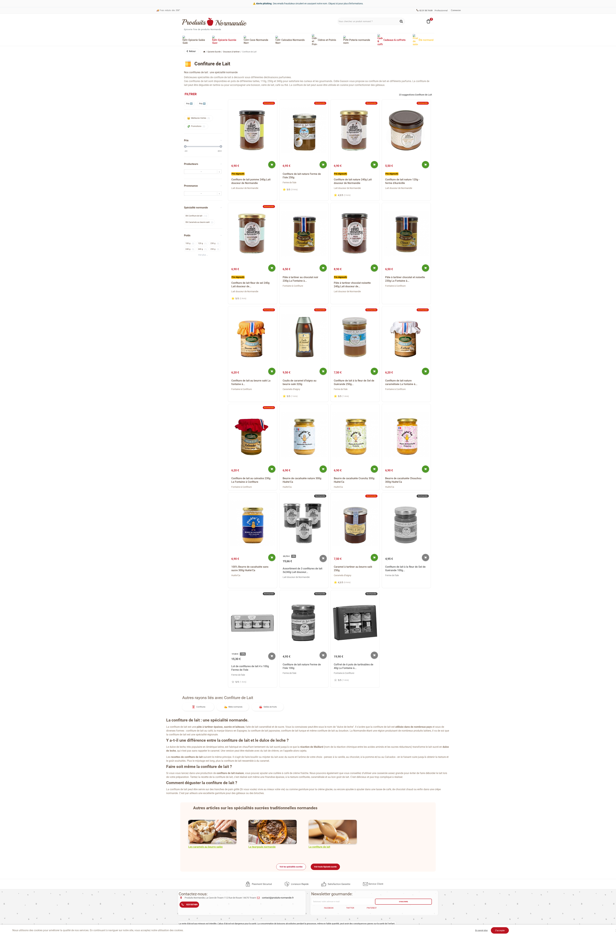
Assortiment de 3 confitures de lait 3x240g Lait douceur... (302, 570)
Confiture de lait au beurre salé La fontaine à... (250, 382)
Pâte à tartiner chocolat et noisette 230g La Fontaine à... (405, 279)
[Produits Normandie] (214, 21)
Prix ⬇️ (189, 103)
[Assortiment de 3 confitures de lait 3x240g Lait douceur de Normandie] (304, 523)
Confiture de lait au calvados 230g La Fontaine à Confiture (250, 480)
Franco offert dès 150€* (168, 12)
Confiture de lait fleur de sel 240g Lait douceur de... (250, 284)
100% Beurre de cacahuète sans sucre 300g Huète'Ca (249, 568)
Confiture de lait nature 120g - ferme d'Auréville (402, 181)
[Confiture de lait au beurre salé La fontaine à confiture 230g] (252, 337)
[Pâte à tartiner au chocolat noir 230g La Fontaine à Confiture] (304, 233)
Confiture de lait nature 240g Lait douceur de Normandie (353, 181)
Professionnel (441, 10)
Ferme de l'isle (289, 182)
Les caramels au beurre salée (205, 846)
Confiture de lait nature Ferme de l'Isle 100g (302, 666)
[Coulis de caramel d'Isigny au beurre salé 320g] (304, 337)
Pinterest (372, 908)
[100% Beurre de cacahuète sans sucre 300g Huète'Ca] (252, 523)
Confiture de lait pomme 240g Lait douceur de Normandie (250, 181)
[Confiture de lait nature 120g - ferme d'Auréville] (406, 130)
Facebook (329, 908)
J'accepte (500, 930)
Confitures (200, 707)
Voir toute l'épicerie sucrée (325, 867)
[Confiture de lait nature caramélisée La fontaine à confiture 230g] (406, 337)
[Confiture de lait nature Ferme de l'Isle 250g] (304, 130)
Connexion (456, 10)
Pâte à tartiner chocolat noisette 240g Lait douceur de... (352, 284)
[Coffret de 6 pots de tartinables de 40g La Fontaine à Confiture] (355, 621)
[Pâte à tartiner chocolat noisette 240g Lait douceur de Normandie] (355, 233)
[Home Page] (204, 52)
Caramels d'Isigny (291, 389)
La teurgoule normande (262, 846)
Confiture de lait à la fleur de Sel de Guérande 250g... (354, 382)
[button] (191, 51)
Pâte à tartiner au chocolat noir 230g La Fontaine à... (300, 279)
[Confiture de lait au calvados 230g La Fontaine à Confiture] (252, 434)
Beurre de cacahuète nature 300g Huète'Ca (302, 480)
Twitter (350, 908)
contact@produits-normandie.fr (278, 897)
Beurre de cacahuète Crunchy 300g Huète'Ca (354, 480)
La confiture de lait (319, 846)
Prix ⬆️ (202, 103)
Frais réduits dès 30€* (168, 9)
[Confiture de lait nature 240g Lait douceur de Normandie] (355, 130)
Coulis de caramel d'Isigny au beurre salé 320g (299, 382)
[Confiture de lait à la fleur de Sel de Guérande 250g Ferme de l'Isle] (355, 337)
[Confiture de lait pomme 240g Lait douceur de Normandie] (252, 130)
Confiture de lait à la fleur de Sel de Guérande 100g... (405, 568)
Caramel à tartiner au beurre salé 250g (353, 568)
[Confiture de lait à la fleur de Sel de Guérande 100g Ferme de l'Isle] (406, 523)
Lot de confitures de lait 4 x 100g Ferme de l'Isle (250, 668)
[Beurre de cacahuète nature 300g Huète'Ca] (304, 434)
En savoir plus (481, 930)
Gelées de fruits (270, 707)
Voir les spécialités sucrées (291, 867)
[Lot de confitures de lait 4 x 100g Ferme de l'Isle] (252, 621)
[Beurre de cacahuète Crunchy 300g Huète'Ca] (355, 434)
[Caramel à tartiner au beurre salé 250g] (355, 523)
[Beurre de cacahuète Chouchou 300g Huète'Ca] (406, 434)
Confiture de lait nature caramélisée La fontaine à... (401, 382)
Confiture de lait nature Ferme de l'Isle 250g (302, 175)
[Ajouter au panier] (271, 164)
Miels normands (235, 707)
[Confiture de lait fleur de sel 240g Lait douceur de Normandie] (252, 233)
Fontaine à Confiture (293, 286)
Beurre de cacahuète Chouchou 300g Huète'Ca (403, 480)
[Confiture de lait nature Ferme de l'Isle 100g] (304, 621)
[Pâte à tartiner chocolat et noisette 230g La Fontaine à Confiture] (406, 233)
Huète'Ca (287, 487)
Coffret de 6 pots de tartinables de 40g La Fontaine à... (353, 666)
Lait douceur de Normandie (244, 188)
